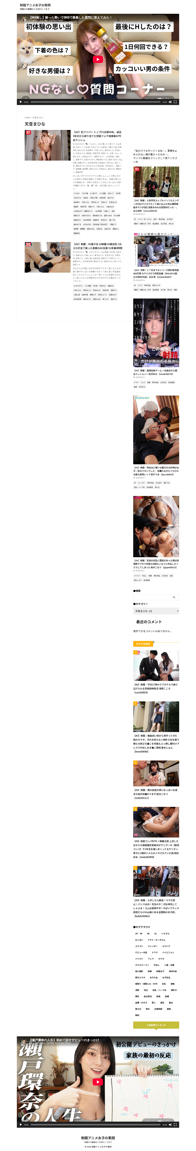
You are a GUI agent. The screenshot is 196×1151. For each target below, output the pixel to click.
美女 (171, 1002)
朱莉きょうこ (115, 258)
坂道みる (79, 255)
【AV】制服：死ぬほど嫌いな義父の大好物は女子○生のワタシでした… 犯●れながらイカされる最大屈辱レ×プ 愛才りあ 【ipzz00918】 (156, 471)
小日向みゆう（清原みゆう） (93, 156)
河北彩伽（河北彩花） (105, 165)
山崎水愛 (96, 258)
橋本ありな (80, 165)
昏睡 (173, 983)
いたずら (166, 933)
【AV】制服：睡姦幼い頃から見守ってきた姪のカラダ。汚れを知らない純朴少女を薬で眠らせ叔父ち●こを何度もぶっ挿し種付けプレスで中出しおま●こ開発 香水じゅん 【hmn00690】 (156, 743)
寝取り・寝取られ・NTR (146, 983)
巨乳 (164, 983)
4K (148, 933)
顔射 (137, 1015)
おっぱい (139, 939)
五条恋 (104, 147)
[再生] (20, 101)
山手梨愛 (110, 156)
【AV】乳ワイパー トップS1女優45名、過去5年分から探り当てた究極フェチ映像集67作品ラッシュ (97, 136)
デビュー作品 (141, 952)
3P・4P (138, 933)
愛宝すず (79, 159)
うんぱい (92, 144)
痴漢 (158, 996)
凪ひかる (81, 150)
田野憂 (85, 168)
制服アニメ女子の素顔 (35, 5)
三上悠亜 (104, 252)
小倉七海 (88, 258)
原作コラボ (140, 977)
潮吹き (174, 990)
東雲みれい (82, 162)
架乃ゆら (110, 162)
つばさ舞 (101, 144)
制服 (150, 971)
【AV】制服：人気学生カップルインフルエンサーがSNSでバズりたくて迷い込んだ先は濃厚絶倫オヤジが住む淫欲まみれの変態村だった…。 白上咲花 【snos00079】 (156, 205)
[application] (98, 59)
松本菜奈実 (92, 162)
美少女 (138, 1008)
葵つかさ (117, 261)
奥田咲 (89, 153)
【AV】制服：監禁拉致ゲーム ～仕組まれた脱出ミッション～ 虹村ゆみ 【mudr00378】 (155, 372)
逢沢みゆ (111, 168)
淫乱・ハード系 (159, 990)
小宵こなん (114, 153)
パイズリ (139, 958)
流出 (146, 990)
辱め (148, 1008)
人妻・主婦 (169, 964)
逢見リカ (76, 264)
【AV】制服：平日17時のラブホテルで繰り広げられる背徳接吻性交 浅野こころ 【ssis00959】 (155, 688)
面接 (169, 1008)
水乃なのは (90, 165)
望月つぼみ (113, 159)
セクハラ (166, 946)
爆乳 (137, 996)
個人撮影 (139, 971)
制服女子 (160, 971)
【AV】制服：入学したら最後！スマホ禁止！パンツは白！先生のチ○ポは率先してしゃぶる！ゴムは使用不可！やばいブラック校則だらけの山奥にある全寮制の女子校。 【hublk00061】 (156, 908)
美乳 (162, 1002)
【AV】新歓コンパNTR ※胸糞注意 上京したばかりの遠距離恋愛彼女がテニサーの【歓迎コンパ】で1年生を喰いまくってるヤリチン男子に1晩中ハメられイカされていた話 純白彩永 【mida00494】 (156, 849)
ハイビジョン (168, 952)
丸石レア (79, 147)
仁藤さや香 (112, 147)
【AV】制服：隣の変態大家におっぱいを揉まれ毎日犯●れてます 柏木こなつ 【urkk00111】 (155, 794)
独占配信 (148, 996)
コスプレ (139, 946)
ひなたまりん (94, 252)
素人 (154, 1002)
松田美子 (102, 162)
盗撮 (167, 996)
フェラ (151, 958)
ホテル (161, 958)
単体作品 (173, 971)
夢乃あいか (109, 150)
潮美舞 (78, 168)
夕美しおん (99, 150)
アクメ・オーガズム (156, 939)
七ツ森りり (110, 144)
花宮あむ (103, 168)
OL (155, 933)
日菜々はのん (89, 159)
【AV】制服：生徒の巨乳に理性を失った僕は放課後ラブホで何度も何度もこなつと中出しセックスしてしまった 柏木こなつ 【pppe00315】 (156, 564)
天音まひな (80, 153)
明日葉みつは (101, 159)
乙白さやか (95, 147)
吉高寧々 (89, 150)
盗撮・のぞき (141, 1002)
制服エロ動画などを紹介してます (98, 1142)
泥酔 (137, 990)
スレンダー (153, 946)
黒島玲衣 (79, 172)
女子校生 (166, 977)
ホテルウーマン (142, 964)
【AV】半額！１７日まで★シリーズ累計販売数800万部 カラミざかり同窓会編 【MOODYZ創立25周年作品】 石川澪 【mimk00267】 (156, 273)
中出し (157, 964)
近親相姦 (158, 1008)
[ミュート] (170, 101)
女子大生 (154, 977)
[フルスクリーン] (175, 101)
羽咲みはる (93, 168)
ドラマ (155, 952)
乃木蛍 (87, 147)
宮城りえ (104, 153)
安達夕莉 (96, 153)
